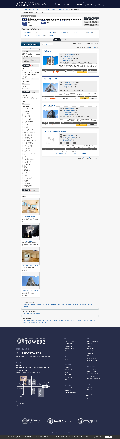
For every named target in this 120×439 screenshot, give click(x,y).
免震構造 (26, 180)
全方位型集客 (68, 343)
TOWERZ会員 (79, 4)
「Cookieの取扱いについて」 (87, 437)
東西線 (64, 56)
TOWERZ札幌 (68, 370)
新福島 (68, 56)
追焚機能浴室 (27, 148)
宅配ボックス (27, 164)
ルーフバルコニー (28, 129)
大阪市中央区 (26, 306)
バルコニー (27, 127)
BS (25, 156)
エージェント (68, 375)
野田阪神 (28, 32)
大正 (28, 322)
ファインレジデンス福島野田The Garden (55, 131)
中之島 (36, 320)
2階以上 (26, 166)
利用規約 (89, 389)
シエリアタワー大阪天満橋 (29, 216)
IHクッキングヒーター (30, 140)
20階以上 (26, 169)
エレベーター (27, 183)
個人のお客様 (68, 388)
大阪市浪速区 (53, 304)
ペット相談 (27, 113)
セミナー (60, 4)
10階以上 (26, 167)
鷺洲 (73, 108)
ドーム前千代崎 (63, 320)
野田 (70, 60)
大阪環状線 (65, 60)
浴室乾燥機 (27, 150)
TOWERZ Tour (90, 348)
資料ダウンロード (91, 371)
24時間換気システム (29, 132)
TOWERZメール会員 (92, 360)
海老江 (68, 88)
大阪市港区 (38, 304)
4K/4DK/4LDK (27, 74)
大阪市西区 (32, 304)
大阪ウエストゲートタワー (51, 79)
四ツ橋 (24, 322)
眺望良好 (26, 123)
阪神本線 (65, 86)
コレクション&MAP (91, 376)
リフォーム (89, 395)
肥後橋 (56, 320)
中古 (35, 56)
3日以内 (25, 99)
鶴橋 (52, 35)
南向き (26, 174)
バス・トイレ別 (28, 177)
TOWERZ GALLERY (70, 377)
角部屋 (26, 175)
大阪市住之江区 (82, 304)
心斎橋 (33, 322)
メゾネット (27, 124)
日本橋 (27, 35)
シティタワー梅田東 (27, 241)
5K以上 (34, 74)
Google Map (22, 403)
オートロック (27, 161)
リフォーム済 (27, 119)
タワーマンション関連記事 (93, 379)
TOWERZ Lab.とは (91, 369)
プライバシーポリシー (92, 387)
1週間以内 (34, 99)
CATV (26, 158)
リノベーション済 (28, 121)
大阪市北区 (89, 304)
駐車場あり (27, 186)
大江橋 (79, 320)
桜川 (77, 32)
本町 (76, 320)
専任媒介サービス (69, 348)
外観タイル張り (28, 139)
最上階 (26, 172)
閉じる (108, 436)
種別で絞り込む (31, 48)
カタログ (89, 346)
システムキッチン (28, 143)
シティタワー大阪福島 (50, 105)
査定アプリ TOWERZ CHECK (72, 351)
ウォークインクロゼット (30, 153)
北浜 (45, 322)
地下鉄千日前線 (66, 58)
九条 (50, 320)
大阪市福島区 (69, 54)
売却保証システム (69, 346)
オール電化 (27, 131)
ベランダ (26, 126)
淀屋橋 (83, 320)
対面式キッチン (28, 145)
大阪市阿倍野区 (60, 304)
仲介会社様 (68, 390)
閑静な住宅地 (27, 116)
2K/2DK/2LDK (27, 72)
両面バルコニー (28, 137)
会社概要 (67, 367)
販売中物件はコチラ (92, 358)
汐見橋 (90, 320)
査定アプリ (69, 4)
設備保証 (89, 356)
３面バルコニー (28, 135)
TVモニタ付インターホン (30, 162)
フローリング (27, 178)
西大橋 (72, 320)
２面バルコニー (28, 134)
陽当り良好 (27, 115)
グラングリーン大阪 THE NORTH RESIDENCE (33, 265)
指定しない (26, 56)
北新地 (68, 320)
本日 (33, 97)
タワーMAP (89, 4)
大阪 (94, 320)
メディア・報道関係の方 (70, 393)
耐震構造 (26, 182)
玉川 (39, 32)
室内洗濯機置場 (28, 185)
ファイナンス (90, 353)
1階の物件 (27, 170)
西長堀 (65, 32)
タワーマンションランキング (93, 374)
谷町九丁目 (42, 35)
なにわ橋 (41, 322)
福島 (73, 54)
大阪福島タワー (48, 51)
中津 (37, 322)
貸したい (67, 359)
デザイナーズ (27, 118)
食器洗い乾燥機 (28, 142)
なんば (90, 32)
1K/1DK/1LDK (35, 71)
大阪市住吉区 (68, 304)
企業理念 (67, 372)
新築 (32, 56)
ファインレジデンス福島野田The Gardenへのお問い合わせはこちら (70, 153)
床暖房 (26, 151)
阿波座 (53, 32)
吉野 (73, 82)
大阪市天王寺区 (45, 304)
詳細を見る (82, 72)
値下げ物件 (26, 61)
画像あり (26, 108)
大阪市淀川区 (75, 304)
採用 (99, 4)
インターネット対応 (29, 159)
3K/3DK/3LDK (35, 72)
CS (25, 154)
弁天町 (86, 320)
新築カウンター (91, 343)
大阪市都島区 (26, 304)
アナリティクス (90, 351)
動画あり (34, 108)
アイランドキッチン (29, 146)
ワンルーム (26, 71)
